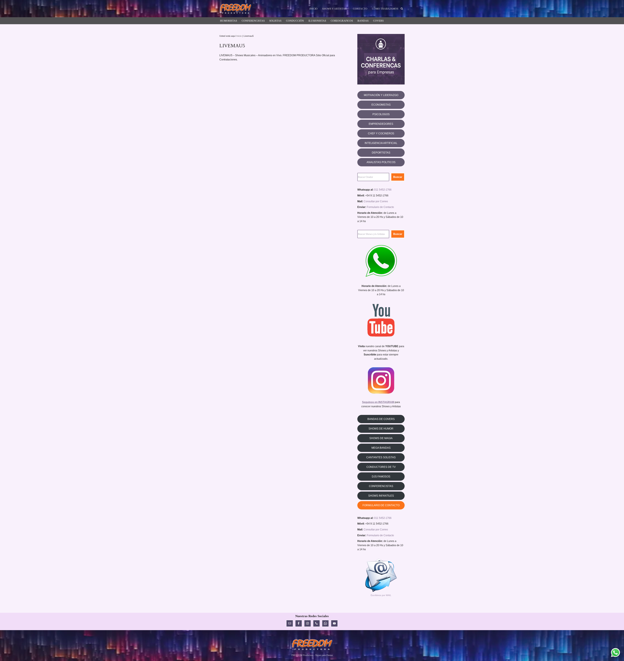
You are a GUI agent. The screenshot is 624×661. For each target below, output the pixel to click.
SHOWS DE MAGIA (381, 438)
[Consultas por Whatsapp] (615, 652)
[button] (347, 8)
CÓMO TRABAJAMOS (385, 8)
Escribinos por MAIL (381, 595)
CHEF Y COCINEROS (381, 133)
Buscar (397, 177)
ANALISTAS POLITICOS (381, 162)
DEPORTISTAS (381, 152)
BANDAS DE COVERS (381, 419)
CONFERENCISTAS (253, 20)
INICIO (313, 8)
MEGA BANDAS (381, 447)
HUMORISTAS (228, 20)
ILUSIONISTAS (317, 20)
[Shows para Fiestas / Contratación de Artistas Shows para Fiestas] (236, 9)
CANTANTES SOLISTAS (381, 457)
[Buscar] (402, 8)
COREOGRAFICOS (342, 20)
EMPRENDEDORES (381, 123)
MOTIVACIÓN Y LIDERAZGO (381, 95)
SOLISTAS (275, 20)
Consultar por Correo (376, 201)
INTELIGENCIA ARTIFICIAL (381, 143)
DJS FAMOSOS (381, 476)
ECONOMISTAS (381, 104)
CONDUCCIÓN (295, 20)
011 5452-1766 (382, 189)
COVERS (378, 20)
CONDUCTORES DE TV (381, 467)
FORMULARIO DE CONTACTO (381, 505)
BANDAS (363, 20)
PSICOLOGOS (381, 114)
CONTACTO (360, 8)
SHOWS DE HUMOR (381, 428)
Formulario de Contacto (380, 207)
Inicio (239, 36)
